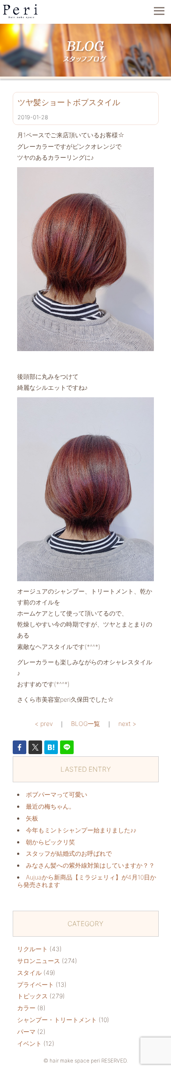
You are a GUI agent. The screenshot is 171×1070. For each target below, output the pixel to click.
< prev (44, 723)
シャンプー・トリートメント (57, 1019)
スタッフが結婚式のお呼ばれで (69, 853)
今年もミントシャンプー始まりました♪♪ (81, 830)
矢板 (32, 818)
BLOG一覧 (85, 723)
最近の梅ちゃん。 (50, 806)
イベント (29, 1043)
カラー (26, 1007)
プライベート (35, 984)
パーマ (26, 1031)
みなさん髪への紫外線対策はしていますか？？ (90, 865)
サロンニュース (38, 960)
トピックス (32, 996)
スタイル (29, 972)
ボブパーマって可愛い (56, 794)
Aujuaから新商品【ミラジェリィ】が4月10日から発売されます (86, 880)
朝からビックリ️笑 (50, 842)
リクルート (32, 949)
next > (127, 723)
